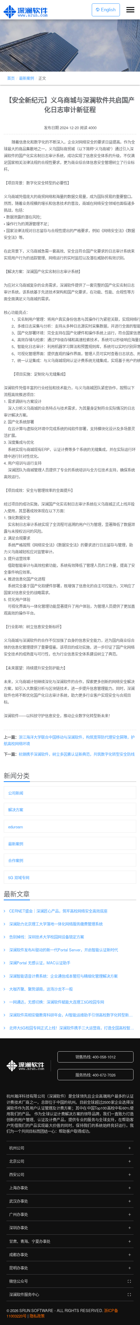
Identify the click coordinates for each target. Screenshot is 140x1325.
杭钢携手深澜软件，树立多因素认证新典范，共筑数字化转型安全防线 (77, 754)
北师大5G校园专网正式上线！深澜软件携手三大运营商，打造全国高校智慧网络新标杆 (72, 1027)
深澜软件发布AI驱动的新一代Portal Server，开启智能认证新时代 (63, 949)
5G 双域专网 (18, 877)
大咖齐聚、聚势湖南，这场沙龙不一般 (41, 989)
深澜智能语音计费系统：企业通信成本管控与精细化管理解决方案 (63, 976)
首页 (11, 78)
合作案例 (15, 860)
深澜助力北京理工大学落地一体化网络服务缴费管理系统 (56, 924)
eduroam (15, 826)
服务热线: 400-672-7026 (95, 1075)
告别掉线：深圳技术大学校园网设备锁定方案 (46, 936)
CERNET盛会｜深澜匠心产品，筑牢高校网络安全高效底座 (58, 911)
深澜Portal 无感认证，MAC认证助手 (39, 962)
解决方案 (15, 809)
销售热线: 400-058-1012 (95, 1056)
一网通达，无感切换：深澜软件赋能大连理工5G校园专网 (56, 1002)
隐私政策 (37, 1316)
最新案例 (26, 78)
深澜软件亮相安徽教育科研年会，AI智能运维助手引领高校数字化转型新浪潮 (72, 1015)
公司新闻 (15, 793)
